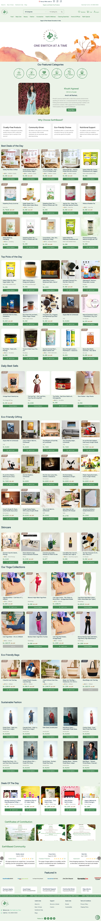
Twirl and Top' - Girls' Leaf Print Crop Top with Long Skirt (36, 397)
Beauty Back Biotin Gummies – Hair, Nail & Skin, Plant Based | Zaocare (90, 350)
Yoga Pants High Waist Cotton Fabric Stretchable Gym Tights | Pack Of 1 (87, 599)
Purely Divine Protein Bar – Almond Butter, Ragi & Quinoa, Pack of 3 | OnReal (30, 171)
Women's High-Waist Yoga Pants (37, 597)
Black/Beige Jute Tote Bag (90, 680)
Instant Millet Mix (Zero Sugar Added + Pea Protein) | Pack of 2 (9, 282)
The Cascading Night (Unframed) (69, 441)
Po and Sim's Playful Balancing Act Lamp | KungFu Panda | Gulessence (9, 477)
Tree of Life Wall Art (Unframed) (48, 510)
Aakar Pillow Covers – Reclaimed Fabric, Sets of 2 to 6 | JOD (50, 282)
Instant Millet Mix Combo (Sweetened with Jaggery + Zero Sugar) (90, 171)
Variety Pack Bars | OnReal (10, 169)
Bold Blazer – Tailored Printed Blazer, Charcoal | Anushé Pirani (90, 763)
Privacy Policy (84, 904)
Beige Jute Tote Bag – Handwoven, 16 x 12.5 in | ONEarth (70, 681)
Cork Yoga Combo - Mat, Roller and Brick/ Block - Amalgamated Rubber (63, 598)
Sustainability (68, 907)
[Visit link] (19, 878)
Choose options (11, 179)
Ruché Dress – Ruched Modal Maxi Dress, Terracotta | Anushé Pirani (50, 763)
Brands (67, 904)
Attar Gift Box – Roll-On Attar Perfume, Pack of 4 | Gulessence (70, 803)
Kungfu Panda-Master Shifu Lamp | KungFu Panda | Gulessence (30, 510)
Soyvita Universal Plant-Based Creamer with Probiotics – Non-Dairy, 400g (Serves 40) (49, 351)
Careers (52, 907)
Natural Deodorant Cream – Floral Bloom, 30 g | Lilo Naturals (90, 316)
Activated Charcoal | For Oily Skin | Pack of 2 (69, 281)
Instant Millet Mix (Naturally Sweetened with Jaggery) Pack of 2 (70, 239)
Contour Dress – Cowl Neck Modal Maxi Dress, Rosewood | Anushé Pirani (90, 729)
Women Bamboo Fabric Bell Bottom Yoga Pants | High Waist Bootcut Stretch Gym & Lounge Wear (88, 638)
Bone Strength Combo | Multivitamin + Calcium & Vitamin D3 (70, 350)
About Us (3, 4)
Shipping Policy (84, 907)
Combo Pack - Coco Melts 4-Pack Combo (50, 802)
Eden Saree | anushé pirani (50, 727)
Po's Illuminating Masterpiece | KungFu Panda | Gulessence (69, 476)
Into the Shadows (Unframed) (28, 475)
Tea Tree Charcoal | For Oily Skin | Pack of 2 (90, 553)
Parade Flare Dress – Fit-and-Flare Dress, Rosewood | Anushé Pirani (10, 763)
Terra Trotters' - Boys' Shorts (86, 396)
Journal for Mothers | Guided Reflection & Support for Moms (88, 510)
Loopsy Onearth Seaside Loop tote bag (29, 681)
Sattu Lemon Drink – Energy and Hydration (29, 281)
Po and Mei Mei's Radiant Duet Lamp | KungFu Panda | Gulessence (90, 442)
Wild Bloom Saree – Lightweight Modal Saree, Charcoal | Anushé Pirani (70, 729)
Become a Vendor (54, 904)
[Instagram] (51, 918)
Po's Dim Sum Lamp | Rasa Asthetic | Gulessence (50, 475)
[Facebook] (45, 918)
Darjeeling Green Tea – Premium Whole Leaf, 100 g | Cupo (30, 239)
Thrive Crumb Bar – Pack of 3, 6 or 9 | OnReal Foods (50, 170)
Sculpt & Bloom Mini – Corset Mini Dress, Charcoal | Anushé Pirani (29, 763)
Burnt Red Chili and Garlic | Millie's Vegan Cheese (30, 315)
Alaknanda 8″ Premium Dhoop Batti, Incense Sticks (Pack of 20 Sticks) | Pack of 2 (90, 283)
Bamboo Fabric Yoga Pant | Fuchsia (38, 637)
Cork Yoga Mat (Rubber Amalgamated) (59, 637)
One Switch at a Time (15, 910)
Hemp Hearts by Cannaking (7, 238)
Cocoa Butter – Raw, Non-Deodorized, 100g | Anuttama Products (50, 239)
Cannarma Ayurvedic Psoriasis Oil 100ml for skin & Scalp (50, 554)
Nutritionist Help (39, 910)
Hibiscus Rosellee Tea (89, 203)
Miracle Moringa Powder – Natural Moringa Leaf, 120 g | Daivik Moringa (90, 239)
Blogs (26, 4)
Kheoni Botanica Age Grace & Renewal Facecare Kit (30, 554)
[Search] (62, 12)
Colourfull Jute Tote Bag (10, 680)
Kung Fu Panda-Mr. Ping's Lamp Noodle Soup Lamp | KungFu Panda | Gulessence (10, 511)
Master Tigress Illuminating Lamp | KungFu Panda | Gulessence (90, 476)
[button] (99, 858)
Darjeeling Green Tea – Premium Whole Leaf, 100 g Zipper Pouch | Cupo (50, 205)
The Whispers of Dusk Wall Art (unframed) (50, 441)
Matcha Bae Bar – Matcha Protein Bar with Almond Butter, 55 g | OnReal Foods (70, 171)
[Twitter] (48, 918)
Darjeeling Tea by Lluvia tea (10, 203)
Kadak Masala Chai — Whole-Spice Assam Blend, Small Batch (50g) (30, 205)
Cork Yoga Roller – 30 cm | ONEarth (13, 637)
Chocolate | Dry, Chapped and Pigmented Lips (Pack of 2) (50, 316)
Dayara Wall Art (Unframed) (70, 314)
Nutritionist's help (19, 4)
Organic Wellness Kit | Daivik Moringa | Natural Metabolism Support (90, 803)
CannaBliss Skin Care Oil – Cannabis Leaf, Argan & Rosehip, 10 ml (70, 554)
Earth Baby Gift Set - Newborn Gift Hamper (69, 510)
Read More (71, 110)
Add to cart (11, 213)
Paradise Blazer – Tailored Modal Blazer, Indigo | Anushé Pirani (70, 763)
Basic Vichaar (10, 4)
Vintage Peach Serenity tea (10, 396)
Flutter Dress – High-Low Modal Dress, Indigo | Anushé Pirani (10, 729)
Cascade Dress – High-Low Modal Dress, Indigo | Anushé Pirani (30, 729)
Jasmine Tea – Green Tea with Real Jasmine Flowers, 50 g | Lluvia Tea (70, 205)
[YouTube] (54, 918)
